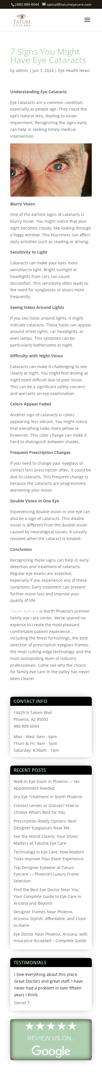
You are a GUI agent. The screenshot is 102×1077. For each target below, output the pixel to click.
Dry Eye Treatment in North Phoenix (48, 796)
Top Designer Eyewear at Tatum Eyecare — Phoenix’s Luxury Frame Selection (46, 874)
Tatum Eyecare (24, 611)
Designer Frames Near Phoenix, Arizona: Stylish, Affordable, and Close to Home (50, 918)
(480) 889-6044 (27, 4)
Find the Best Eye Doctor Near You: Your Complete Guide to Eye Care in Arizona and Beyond (47, 896)
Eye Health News (74, 70)
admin (22, 70)
